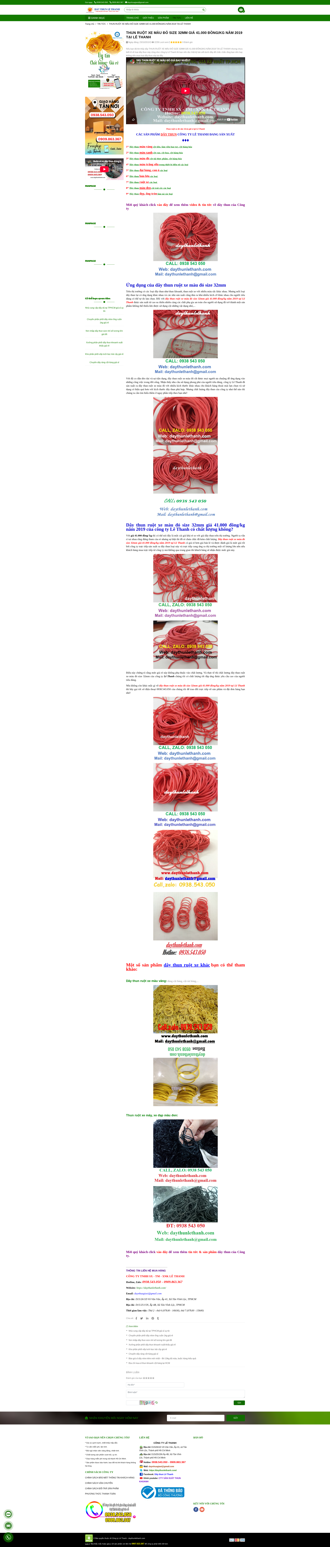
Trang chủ (89, 24)
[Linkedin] (147, 1318)
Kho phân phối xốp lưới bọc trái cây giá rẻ (148, 1349)
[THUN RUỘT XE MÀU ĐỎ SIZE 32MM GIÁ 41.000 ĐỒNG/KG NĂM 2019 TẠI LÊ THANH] (103, 10)
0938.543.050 (102, 2)
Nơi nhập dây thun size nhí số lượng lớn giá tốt (150, 1340)
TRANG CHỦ (132, 18)
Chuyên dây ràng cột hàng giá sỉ (143, 1354)
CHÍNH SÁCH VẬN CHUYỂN (99, 1483)
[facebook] (195, 1509)
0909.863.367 (117, 2)
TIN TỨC (177, 18)
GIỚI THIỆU (148, 18)
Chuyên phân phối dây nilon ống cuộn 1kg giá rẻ (151, 1335)
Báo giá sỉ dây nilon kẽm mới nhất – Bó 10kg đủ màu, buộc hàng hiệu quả (162, 1358)
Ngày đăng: (133, 42)
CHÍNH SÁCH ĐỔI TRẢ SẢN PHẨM (102, 1488)
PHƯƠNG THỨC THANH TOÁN (100, 1494)
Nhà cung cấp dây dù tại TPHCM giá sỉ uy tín (149, 1331)
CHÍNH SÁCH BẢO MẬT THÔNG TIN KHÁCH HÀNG (109, 1478)
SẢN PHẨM (163, 18)
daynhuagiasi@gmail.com (137, 2)
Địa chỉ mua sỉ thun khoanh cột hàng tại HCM (149, 1363)
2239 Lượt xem (161, 42)
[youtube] (202, 1509)
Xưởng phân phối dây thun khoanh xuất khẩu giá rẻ (152, 1345)
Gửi (239, 1403)
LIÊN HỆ (189, 18)
